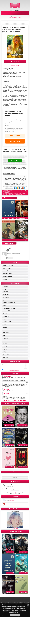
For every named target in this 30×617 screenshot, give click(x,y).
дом (7, 194)
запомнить (6, 369)
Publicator (8, 191)
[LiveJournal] (21, 188)
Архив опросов (18, 492)
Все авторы (15, 528)
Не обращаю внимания (9, 488)
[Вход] (7, 250)
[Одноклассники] (18, 188)
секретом (24, 193)
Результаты (11, 492)
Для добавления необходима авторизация (15, 400)
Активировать (15, 141)
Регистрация (17, 370)
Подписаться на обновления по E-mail (18, 16)
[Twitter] (16, 188)
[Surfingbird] (24, 188)
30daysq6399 (15, 135)
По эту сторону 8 (8, 193)
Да (4, 485)
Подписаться (13, 504)
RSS (17, 16)
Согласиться (15, 615)
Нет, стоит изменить (8, 486)
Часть (20, 193)
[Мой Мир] (19, 188)
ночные (20, 194)
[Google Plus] (23, 188)
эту (14, 193)
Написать (11, 500)
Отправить (9, 258)
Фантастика (9, 190)
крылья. (17, 193)
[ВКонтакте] (14, 188)
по (12, 193)
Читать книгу (15, 160)
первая (4, 194)
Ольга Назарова (15, 194)
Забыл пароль (12, 370)
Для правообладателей (8, 173)
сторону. (9, 194)
